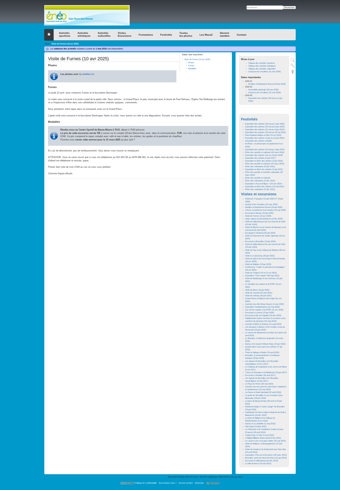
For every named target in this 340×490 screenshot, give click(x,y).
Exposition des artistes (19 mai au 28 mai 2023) (265, 132)
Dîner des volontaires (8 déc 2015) (260, 166)
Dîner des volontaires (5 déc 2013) (260, 189)
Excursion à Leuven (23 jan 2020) (259, 312)
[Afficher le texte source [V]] (293, 60)
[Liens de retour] (293, 66)
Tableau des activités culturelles (262, 69)
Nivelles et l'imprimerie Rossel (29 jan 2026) (267, 84)
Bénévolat (199, 483)
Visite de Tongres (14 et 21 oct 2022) (261, 273)
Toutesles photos (185, 34)
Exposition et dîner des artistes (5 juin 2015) (264, 169)
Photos (191, 62)
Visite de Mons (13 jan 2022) (257, 290)
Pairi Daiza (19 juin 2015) (256, 426)
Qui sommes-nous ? (167, 483)
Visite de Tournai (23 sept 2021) (258, 293)
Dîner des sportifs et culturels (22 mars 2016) (264, 164)
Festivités (166, 34)
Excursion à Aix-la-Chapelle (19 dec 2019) (263, 315)
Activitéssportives (64, 34)
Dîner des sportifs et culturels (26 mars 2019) (264, 152)
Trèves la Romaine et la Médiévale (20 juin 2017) (266, 372)
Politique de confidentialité (146, 483)
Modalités (192, 68)
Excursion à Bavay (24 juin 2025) (259, 213)
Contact (241, 34)
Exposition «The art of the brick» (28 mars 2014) (266, 455)
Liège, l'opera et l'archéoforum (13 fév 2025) (264, 219)
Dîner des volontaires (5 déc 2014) (260, 181)
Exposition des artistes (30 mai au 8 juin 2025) (265, 127)
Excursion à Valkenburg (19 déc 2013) (261, 461)
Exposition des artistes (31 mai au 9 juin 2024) (265, 129)
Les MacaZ (206, 34)
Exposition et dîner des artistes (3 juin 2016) (264, 161)
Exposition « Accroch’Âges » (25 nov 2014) (263, 184)
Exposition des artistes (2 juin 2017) (260, 158)
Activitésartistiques (84, 34)
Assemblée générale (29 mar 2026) (263, 90)
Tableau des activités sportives (261, 63)
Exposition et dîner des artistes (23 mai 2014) (264, 186)
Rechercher (289, 7)
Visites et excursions (258, 194)
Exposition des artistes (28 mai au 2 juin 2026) (265, 124)
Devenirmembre (225, 34)
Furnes (191, 65)
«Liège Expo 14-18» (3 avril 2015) (259, 435)
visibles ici (88, 74)
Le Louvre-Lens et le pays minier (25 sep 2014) (265, 441)
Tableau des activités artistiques (262, 66)
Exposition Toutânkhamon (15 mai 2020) (262, 307)
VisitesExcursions (124, 34)
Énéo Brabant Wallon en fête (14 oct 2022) (263, 135)
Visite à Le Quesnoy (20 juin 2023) (260, 256)
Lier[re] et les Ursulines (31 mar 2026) (264, 71)
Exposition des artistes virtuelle (258, 141)
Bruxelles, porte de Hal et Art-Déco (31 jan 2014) (266, 458)
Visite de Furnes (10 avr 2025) (65, 44)
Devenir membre (185, 483)
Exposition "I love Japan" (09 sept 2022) (262, 275)
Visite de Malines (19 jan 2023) (258, 264)
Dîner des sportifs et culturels (257, 178)
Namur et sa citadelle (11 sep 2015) (260, 424)
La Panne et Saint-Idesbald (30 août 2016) (263, 392)
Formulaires (146, 34)
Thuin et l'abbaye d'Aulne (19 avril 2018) (262, 352)
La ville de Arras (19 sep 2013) (258, 463)
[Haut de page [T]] (293, 71)
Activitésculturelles (104, 34)
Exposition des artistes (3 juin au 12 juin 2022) (264, 138)
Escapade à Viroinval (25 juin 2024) (260, 233)
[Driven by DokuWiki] (213, 483)
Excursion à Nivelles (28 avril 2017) (260, 375)
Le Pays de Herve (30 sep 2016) (259, 384)
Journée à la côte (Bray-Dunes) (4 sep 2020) (264, 304)
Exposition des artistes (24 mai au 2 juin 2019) (265, 149)
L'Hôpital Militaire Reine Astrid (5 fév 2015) (263, 438)
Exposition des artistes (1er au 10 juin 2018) (264, 155)
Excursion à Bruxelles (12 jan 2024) (260, 241)
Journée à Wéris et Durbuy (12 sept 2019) (263, 324)
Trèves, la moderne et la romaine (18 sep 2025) (265, 210)
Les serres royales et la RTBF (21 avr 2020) (264, 310)
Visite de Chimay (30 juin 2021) (258, 295)
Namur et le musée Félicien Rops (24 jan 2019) (265, 344)
